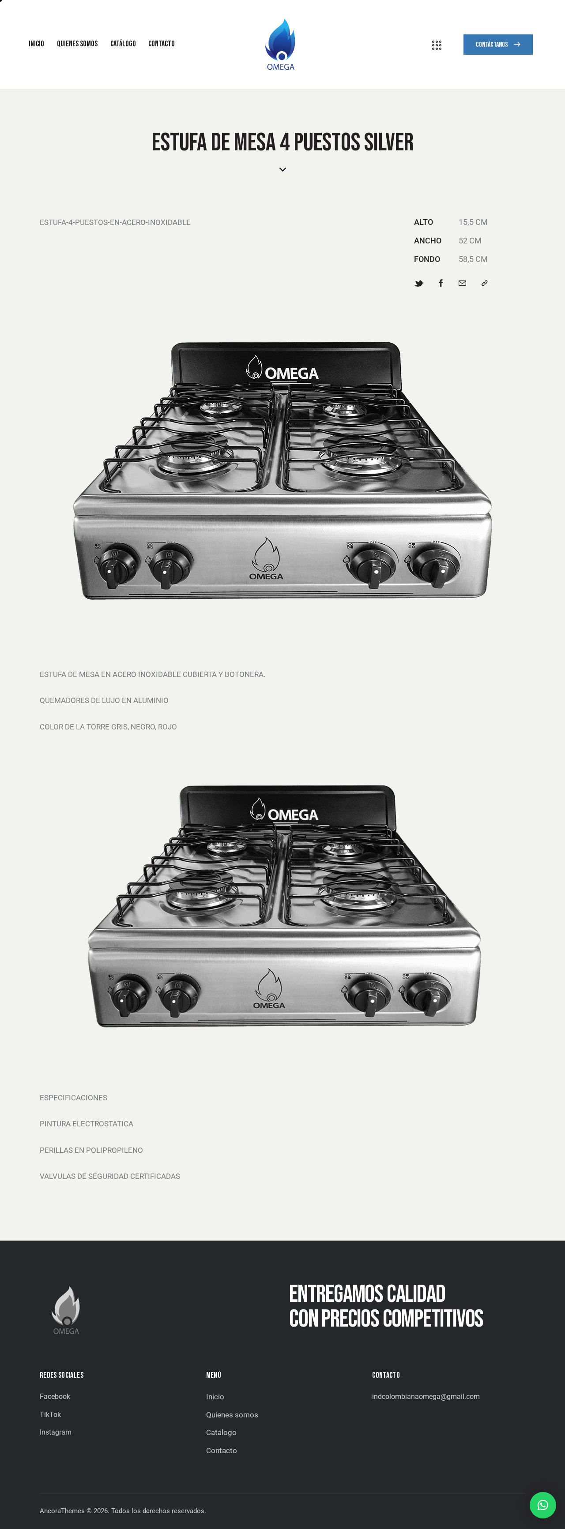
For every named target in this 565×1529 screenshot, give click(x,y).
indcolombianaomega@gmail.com (426, 1396)
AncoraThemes (62, 1511)
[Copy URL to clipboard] (485, 283)
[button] (543, 1505)
